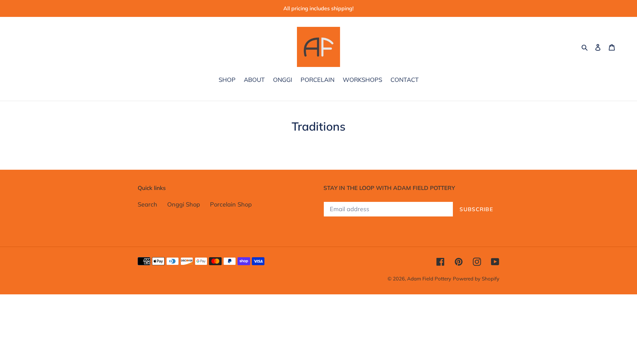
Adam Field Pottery (429, 278)
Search (147, 204)
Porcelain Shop (231, 204)
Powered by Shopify (476, 278)
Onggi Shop (183, 204)
